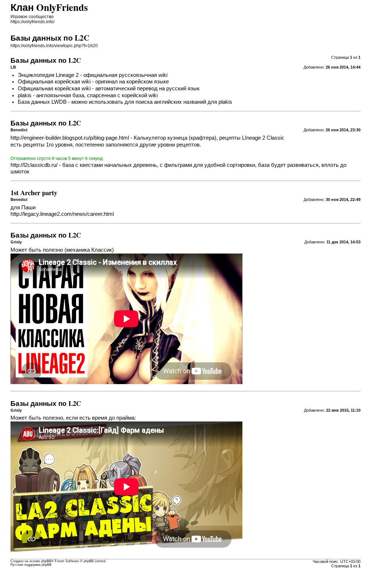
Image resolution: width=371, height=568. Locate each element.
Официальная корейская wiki (54, 82)
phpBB (46, 561)
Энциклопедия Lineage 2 (48, 75)
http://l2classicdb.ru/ (34, 165)
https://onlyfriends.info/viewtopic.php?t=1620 (54, 45)
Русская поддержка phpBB (31, 565)
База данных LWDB (42, 102)
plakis (25, 95)
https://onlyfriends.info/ (32, 21)
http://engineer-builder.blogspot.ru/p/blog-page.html (70, 138)
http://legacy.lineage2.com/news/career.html (62, 214)
